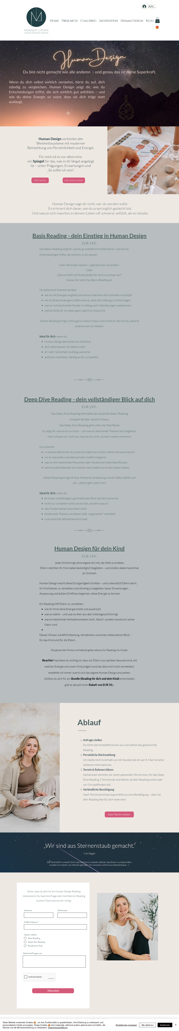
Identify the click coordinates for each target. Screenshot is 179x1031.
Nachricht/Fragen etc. (33, 953)
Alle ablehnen (148, 1025)
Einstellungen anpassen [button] (126, 1025)
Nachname (62, 910)
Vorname (28, 910)
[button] (157, 20)
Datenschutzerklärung (58, 1027)
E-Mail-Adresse (30, 922)
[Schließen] (175, 1025)
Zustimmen (165, 1025)
